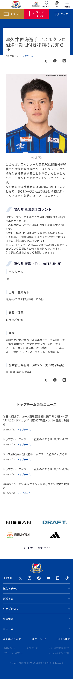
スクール (37, 639)
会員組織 (8, 619)
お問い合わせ (9, 648)
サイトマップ (31, 648)
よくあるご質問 (12, 639)
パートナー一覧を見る (35, 548)
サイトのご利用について (58, 648)
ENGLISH (61, 639)
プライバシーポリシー (13, 653)
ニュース (8, 629)
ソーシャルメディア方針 (59, 653)
